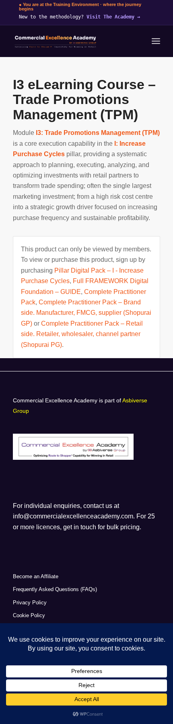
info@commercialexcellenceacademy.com (73, 516)
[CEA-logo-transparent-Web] (71, 41)
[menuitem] (156, 41)
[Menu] (156, 41)
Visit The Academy (113, 17)
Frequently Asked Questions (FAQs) (55, 589)
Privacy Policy (30, 603)
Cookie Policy (29, 615)
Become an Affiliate (35, 576)
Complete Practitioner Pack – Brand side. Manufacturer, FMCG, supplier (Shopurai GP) (86, 313)
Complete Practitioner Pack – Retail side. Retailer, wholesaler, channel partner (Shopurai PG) (82, 334)
